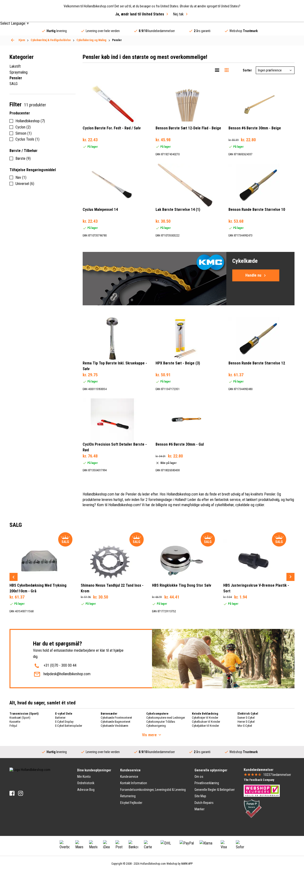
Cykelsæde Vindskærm (114, 725)
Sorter (247, 70)
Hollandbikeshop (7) (30, 121)
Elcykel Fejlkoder (131, 803)
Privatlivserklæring (207, 783)
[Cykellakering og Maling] (12, 40)
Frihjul (13, 725)
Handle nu (253, 275)
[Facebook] (12, 793)
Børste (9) (23, 158)
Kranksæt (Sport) (20, 717)
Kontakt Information (133, 783)
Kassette (15, 721)
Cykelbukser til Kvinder (206, 721)
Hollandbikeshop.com (153, 863)
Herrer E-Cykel (246, 721)
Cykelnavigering (156, 725)
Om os (199, 776)
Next (290, 577)
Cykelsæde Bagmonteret (115, 721)
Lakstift (15, 66)
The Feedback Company (259, 780)
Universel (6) (24, 183)
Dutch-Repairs (204, 803)
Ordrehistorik (85, 783)
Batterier (60, 717)
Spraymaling (19, 72)
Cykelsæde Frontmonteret (116, 717)
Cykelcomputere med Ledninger (165, 717)
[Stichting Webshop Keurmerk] (262, 790)
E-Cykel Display (64, 721)
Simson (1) (23, 133)
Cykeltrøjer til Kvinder (205, 717)
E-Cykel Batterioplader (68, 725)
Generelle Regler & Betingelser (215, 790)
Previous (14, 577)
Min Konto (84, 776)
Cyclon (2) (23, 127)
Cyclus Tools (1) (27, 139)
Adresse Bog (86, 790)
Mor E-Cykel (245, 725)
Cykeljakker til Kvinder (205, 725)
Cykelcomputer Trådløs (160, 721)
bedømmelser (277, 775)
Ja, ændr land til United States (139, 14)
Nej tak (178, 14)
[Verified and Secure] (253, 808)
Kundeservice (129, 776)
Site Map (200, 796)
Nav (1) (20, 177)
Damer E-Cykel (246, 717)
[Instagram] (20, 793)
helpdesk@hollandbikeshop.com (66, 674)
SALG (14, 83)
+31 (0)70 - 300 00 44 (59, 665)
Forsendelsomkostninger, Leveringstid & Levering (153, 790)
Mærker (199, 809)
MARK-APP (187, 863)
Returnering (128, 796)
